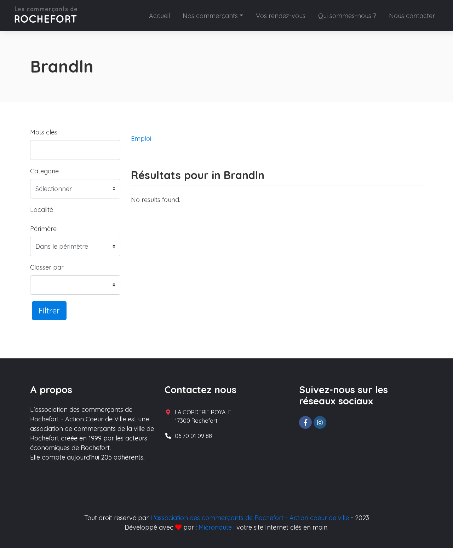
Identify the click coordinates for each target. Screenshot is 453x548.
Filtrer (49, 310)
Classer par (47, 267)
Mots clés (43, 132)
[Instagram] (320, 422)
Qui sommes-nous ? (347, 16)
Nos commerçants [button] (210, 16)
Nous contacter (412, 16)
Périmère (43, 229)
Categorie (44, 171)
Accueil (159, 16)
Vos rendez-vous (280, 16)
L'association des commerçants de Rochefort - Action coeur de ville (249, 518)
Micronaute (215, 527)
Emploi (141, 138)
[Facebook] (305, 422)
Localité (41, 210)
